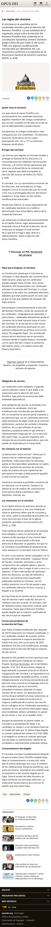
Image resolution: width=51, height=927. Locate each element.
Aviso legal (19, 913)
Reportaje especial (15, 361)
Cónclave (27, 794)
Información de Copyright (13, 920)
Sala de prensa (8, 924)
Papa (4, 794)
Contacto (30, 920)
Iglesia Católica (15, 794)
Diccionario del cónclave (30, 253)
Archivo (20, 924)
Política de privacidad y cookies (15, 916)
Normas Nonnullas (20, 664)
